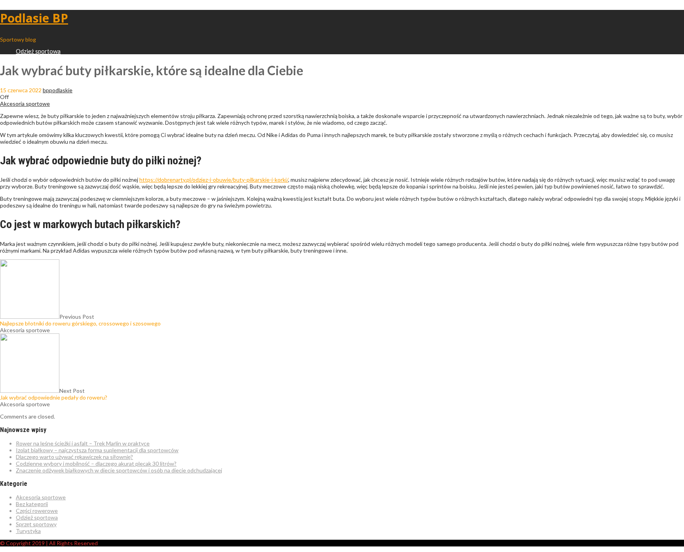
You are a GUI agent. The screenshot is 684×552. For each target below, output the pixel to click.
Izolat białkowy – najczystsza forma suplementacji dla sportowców (97, 450)
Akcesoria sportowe (25, 103)
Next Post (53, 394)
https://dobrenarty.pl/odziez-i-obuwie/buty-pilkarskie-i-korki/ (213, 179)
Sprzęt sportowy (36, 524)
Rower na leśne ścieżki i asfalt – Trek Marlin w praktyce (83, 443)
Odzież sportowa (38, 51)
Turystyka (28, 530)
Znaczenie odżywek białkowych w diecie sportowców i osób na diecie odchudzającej (119, 470)
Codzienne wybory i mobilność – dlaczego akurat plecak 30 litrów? (96, 463)
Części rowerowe (37, 510)
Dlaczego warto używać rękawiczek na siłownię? (74, 456)
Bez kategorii (32, 504)
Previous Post (80, 320)
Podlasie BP (34, 18)
